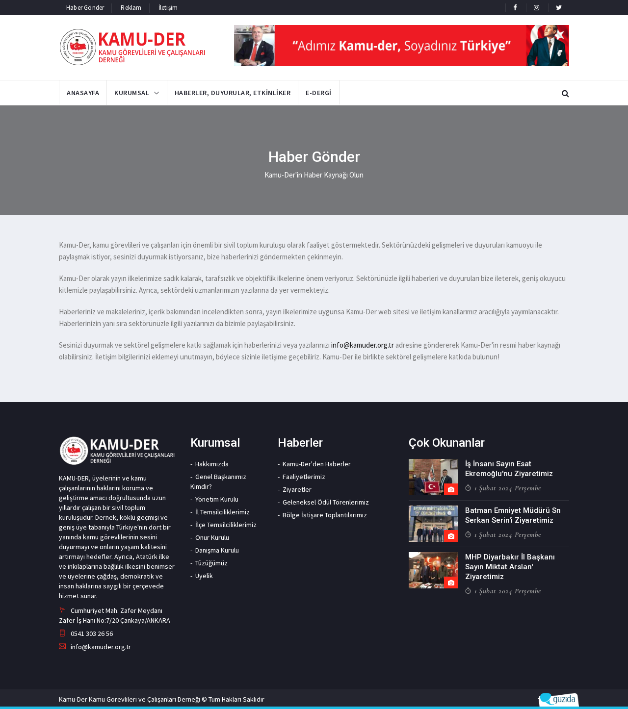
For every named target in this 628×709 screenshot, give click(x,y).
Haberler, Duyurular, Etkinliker (233, 92)
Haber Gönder (85, 7)
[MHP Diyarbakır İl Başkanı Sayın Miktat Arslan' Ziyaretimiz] (433, 570)
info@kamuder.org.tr (362, 345)
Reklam (131, 7)
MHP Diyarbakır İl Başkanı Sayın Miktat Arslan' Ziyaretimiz (510, 567)
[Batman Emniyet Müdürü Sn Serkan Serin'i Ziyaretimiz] (433, 524)
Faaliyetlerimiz (304, 476)
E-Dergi (319, 92)
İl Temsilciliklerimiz (222, 511)
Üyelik (204, 575)
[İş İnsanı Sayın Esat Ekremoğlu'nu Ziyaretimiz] (433, 477)
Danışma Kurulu (217, 550)
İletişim (168, 7)
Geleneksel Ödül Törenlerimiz (326, 502)
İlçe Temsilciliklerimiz (226, 524)
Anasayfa (83, 92)
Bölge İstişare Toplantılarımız (325, 514)
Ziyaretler (297, 489)
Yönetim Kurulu (216, 499)
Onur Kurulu (212, 537)
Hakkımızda (212, 463)
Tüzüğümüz (211, 562)
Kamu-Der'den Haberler (317, 463)
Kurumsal (131, 92)
